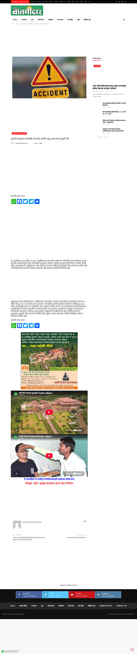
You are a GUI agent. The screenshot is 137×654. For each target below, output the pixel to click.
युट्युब (42, 483)
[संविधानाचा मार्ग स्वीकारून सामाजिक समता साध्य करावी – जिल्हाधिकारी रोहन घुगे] (97, 122)
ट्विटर (36, 483)
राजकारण (39, 1)
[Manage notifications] (132, 649)
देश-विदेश (68, 1)
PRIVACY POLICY (106, 606)
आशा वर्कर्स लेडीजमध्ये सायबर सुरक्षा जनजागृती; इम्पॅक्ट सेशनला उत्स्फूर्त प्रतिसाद (109, 87)
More (90, 1)
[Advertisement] (68, 40)
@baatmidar (72, 585)
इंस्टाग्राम (50, 483)
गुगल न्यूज (60, 483)
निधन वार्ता (51, 1)
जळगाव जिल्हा (23, 133)
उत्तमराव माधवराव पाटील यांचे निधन (76, 537)
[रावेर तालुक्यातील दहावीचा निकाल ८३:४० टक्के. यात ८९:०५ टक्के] (97, 114)
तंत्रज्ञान (81, 1)
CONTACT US (121, 606)
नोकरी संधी (56, 1)
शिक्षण (46, 1)
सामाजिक (50, 20)
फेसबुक (28, 483)
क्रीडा (77, 1)
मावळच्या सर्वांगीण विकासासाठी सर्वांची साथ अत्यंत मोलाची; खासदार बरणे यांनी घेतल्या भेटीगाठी (29, 538)
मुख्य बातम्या (33, 1)
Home (15, 20)
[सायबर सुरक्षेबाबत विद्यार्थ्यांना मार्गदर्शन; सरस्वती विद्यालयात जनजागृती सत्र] (97, 105)
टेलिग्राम (69, 483)
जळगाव (17, 133)
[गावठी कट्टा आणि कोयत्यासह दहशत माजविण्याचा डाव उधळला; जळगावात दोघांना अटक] (97, 131)
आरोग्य (85, 1)
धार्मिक (73, 1)
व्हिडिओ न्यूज (62, 1)
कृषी (43, 1)
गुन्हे (32, 20)
